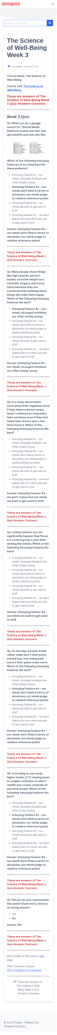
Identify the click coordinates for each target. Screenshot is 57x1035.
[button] (53, 4)
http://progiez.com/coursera (24, 970)
